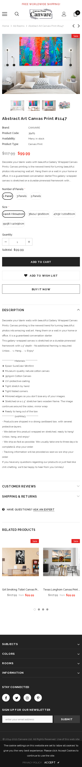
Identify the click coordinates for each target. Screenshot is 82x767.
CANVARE (34, 127)
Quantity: (7, 234)
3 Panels (21, 196)
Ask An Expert (44, 509)
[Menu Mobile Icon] (4, 14)
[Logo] (41, 14)
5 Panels (36, 196)
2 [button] (39, 609)
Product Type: (10, 144)
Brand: (6, 127)
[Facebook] (6, 697)
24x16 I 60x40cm (13, 214)
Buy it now (41, 289)
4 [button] (47, 609)
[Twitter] (16, 697)
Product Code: (10, 133)
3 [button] (43, 609)
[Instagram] (27, 697)
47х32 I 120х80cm (64, 214)
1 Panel (7, 196)
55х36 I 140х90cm (13, 223)
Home (5, 25)
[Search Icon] (17, 14)
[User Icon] (64, 14)
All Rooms (18, 25)
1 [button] (35, 609)
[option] (41, 64)
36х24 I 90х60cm (39, 214)
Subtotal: (7, 249)
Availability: (9, 138)
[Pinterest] (38, 697)
